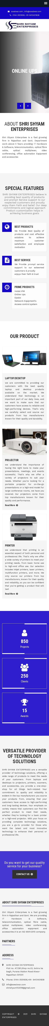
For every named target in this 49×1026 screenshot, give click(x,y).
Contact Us (23, 874)
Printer (10, 545)
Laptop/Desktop (15, 378)
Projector (12, 460)
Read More (10, 505)
